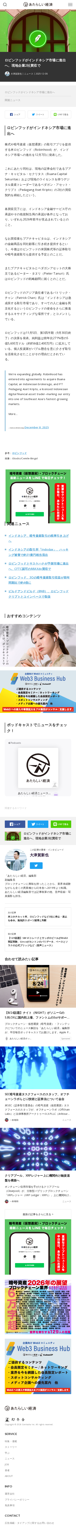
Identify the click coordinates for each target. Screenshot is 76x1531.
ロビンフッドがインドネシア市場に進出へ (30, 92)
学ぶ (7, 1452)
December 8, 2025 (37, 427)
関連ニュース (13, 100)
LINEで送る (63, 114)
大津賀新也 (39, 855)
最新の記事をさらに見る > (38, 1214)
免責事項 (10, 1505)
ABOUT (9, 1476)
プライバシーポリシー (17, 1499)
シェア (17, 114)
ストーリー (11, 1447)
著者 (7, 1470)
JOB (7, 1464)
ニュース (28, 74)
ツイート (40, 114)
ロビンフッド (19, 453)
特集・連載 (11, 1441)
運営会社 (10, 1493)
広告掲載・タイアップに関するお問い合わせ (29, 1523)
